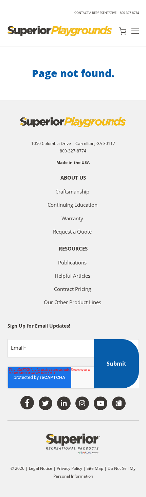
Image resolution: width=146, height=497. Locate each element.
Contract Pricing (72, 289)
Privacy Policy (69, 468)
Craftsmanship (72, 191)
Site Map (95, 468)
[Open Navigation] (135, 31)
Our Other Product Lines (72, 302)
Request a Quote (72, 231)
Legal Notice (40, 468)
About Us (73, 178)
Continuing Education (72, 204)
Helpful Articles (72, 275)
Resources (73, 249)
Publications (72, 262)
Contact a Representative (95, 13)
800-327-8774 (129, 13)
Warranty (72, 218)
